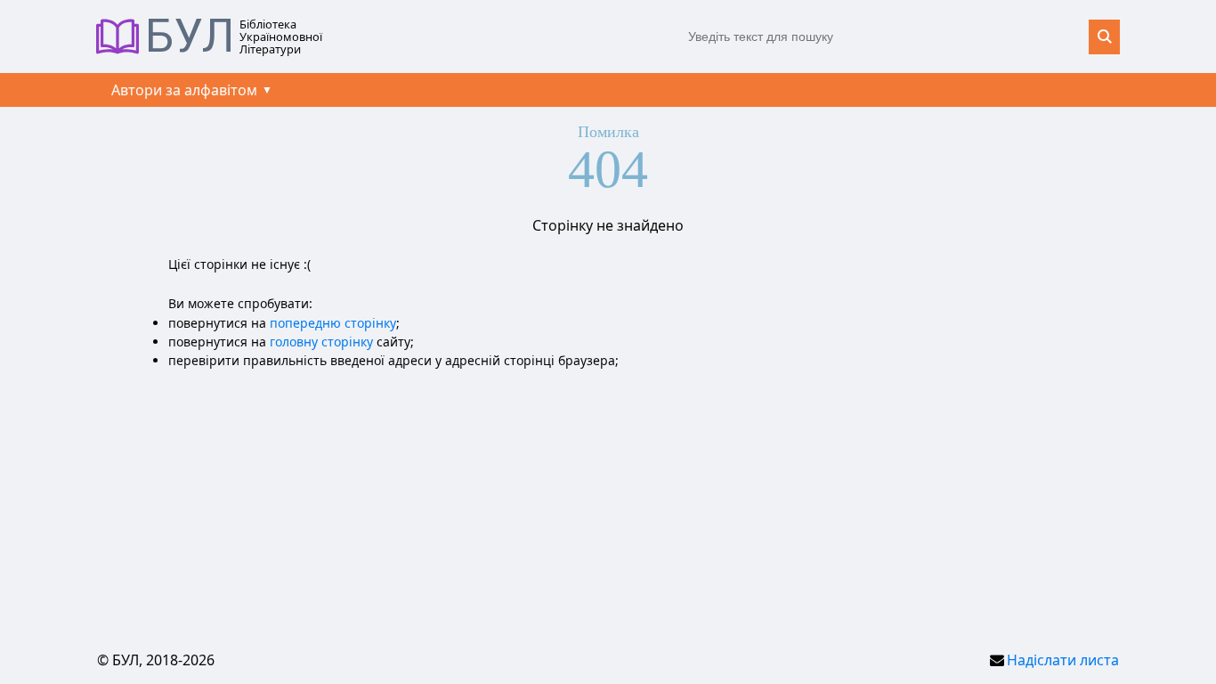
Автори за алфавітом (184, 90)
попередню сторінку (333, 322)
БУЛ (190, 36)
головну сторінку (321, 341)
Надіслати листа (1063, 660)
